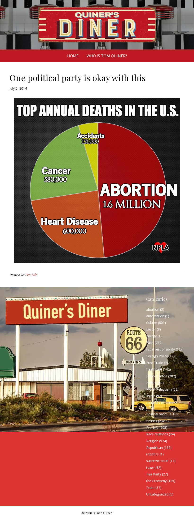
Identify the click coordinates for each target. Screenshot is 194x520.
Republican (154, 447)
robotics (152, 454)
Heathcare (154, 369)
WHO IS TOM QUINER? (107, 55)
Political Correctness (161, 402)
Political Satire (157, 414)
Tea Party (153, 474)
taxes (150, 467)
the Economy (156, 481)
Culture (151, 322)
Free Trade (154, 362)
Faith (150, 342)
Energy (151, 336)
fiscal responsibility (160, 349)
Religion (152, 441)
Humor (151, 382)
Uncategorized (157, 494)
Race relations (157, 434)
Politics (151, 421)
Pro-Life (31, 274)
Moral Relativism (159, 389)
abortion (152, 309)
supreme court (157, 460)
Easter (151, 329)
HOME (73, 55)
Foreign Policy (157, 356)
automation (155, 316)
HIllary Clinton (156, 376)
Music (150, 396)
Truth (150, 487)
